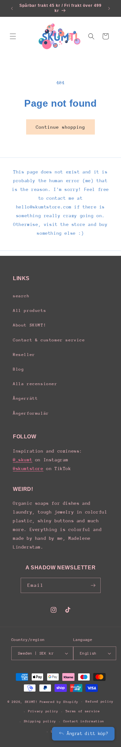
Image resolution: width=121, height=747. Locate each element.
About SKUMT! (29, 325)
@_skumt (22, 459)
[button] (13, 36)
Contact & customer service (49, 340)
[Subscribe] (93, 585)
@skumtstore (28, 468)
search (21, 295)
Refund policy (100, 702)
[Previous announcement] (12, 8)
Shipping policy (40, 721)
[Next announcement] (109, 8)
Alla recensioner (35, 383)
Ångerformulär (31, 413)
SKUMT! (31, 702)
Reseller (24, 354)
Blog (18, 369)
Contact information (83, 721)
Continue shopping (60, 127)
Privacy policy (43, 711)
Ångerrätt (25, 398)
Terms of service (83, 711)
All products (29, 310)
